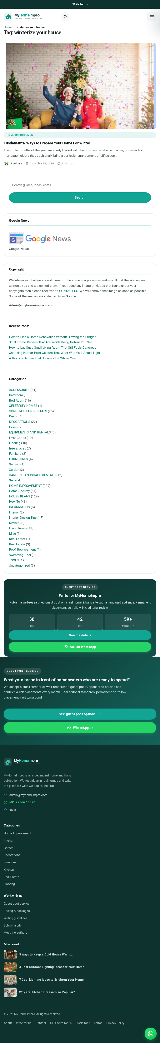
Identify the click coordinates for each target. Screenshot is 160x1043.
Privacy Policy (115, 1023)
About (8, 1023)
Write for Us (23, 1023)
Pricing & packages (17, 911)
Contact (41, 1023)
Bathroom (16, 395)
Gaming (14, 464)
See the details (80, 635)
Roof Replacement (22, 549)
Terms (98, 1023)
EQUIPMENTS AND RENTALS (30, 432)
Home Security (19, 491)
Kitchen (14, 523)
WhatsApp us (83, 728)
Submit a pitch (13, 925)
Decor (13, 416)
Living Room (18, 528)
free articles (17, 448)
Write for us (80, 4)
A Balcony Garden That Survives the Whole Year (42, 358)
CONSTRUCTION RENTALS (28, 411)
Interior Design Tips (23, 518)
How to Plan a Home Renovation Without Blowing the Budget (52, 337)
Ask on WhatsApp (83, 647)
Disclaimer (83, 1023)
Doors (13, 427)
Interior (14, 512)
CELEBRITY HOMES (23, 406)
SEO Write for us (61, 1023)
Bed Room (16, 400)
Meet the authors (15, 932)
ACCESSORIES (19, 390)
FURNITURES (18, 459)
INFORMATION (19, 507)
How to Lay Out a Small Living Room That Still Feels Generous (52, 347)
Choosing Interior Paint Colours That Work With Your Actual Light (54, 353)
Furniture (15, 454)
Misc (12, 534)
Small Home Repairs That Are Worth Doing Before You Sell (50, 342)
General (14, 480)
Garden (14, 470)
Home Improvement (17, 833)
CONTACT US (68, 291)
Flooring (14, 443)
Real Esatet (17, 539)
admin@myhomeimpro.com (28, 795)
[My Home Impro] (31, 16)
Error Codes (17, 438)
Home (8, 27)
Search (80, 197)
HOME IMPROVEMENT (20, 135)
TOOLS (14, 560)
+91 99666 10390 (22, 802)
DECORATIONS (19, 422)
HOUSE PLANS (19, 496)
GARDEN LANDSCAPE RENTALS (32, 475)
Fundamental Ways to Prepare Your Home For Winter (47, 143)
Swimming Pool (20, 555)
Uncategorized (19, 565)
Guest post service (17, 903)
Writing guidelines (16, 918)
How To (14, 501)
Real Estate (17, 544)
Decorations (12, 855)
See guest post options (77, 714)
